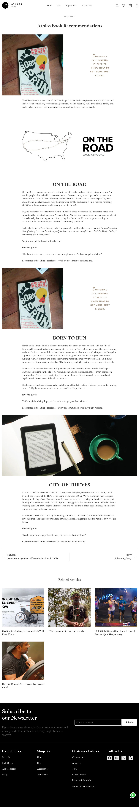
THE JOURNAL (69, 17)
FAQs (4, 774)
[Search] (117, 5)
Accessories (42, 768)
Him (49, 5)
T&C (74, 768)
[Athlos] (12, 5)
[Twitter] (123, 758)
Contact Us (77, 757)
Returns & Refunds (81, 780)
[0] (130, 5)
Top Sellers (71, 5)
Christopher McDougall (102, 352)
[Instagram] (116, 758)
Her (59, 5)
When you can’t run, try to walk (66, 630)
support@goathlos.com (83, 786)
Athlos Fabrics (9, 768)
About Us (87, 5)
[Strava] (131, 758)
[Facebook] (109, 758)
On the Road (28, 192)
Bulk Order (7, 763)
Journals (6, 757)
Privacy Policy (79, 774)
